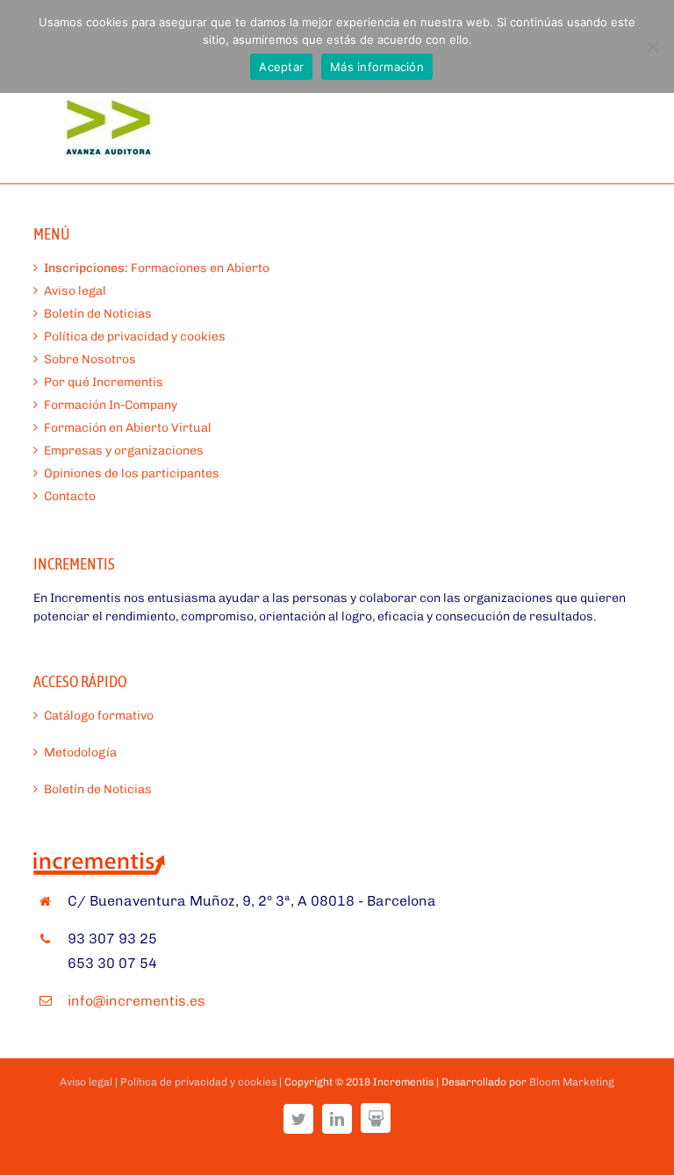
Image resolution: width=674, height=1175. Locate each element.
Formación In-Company (110, 405)
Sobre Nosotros (90, 359)
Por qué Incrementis (103, 382)
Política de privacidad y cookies (135, 336)
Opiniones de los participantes (131, 473)
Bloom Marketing (571, 1082)
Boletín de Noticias (98, 313)
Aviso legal (75, 290)
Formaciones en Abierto (156, 268)
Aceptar (281, 67)
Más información (377, 67)
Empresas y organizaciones (124, 450)
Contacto (70, 496)
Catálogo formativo (99, 715)
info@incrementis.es (136, 1000)
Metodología (80, 752)
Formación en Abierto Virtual (128, 427)
